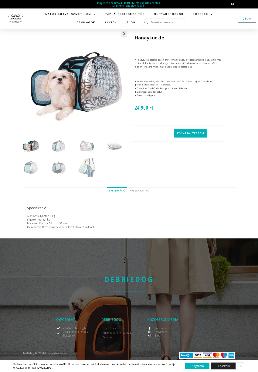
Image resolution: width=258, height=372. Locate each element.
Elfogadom (197, 366)
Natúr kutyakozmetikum (68, 13)
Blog (131, 22)
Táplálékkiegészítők (125, 13)
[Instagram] (232, 4)
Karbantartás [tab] (139, 190)
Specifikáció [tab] (117, 190)
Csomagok (85, 22)
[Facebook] (224, 4)
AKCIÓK (111, 22)
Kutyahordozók (169, 13)
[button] (124, 34)
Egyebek (200, 13)
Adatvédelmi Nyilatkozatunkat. (34, 367)
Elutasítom (223, 366)
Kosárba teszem (190, 133)
